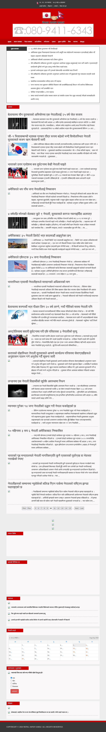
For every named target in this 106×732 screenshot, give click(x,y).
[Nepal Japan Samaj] (53, 17)
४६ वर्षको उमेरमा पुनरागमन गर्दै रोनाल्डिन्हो (44, 49)
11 (54, 508)
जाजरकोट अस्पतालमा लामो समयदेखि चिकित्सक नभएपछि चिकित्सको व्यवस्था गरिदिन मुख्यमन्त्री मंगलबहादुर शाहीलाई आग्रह (45, 607)
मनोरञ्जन (46, 42)
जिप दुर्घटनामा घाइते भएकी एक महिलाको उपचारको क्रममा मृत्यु (28, 613)
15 (70, 508)
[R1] (53, 520)
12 (58, 508)
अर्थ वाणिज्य (38, 42)
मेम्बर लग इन (63, 6)
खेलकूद (82, 42)
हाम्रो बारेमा (43, 6)
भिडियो (10, 703)
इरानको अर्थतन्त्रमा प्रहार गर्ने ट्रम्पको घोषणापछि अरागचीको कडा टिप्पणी (54, 70)
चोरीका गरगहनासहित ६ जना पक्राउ (42, 92)
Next (76, 508)
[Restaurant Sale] (53, 524)
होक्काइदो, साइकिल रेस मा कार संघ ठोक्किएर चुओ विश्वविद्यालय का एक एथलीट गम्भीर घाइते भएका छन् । (40, 712)
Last (81, 508)
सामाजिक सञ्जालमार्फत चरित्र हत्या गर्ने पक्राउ (46, 81)
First (24, 508)
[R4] (53, 528)
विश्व (69, 42)
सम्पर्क (56, 6)
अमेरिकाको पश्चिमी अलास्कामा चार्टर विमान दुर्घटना (47, 60)
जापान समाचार (18, 42)
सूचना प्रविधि (62, 42)
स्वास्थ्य (75, 42)
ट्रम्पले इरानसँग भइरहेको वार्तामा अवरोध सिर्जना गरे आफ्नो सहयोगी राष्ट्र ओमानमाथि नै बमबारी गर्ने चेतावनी (40, 620)
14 (66, 508)
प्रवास (53, 42)
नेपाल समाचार (28, 42)
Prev (29, 508)
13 (62, 508)
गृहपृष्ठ (9, 42)
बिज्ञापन (50, 6)
